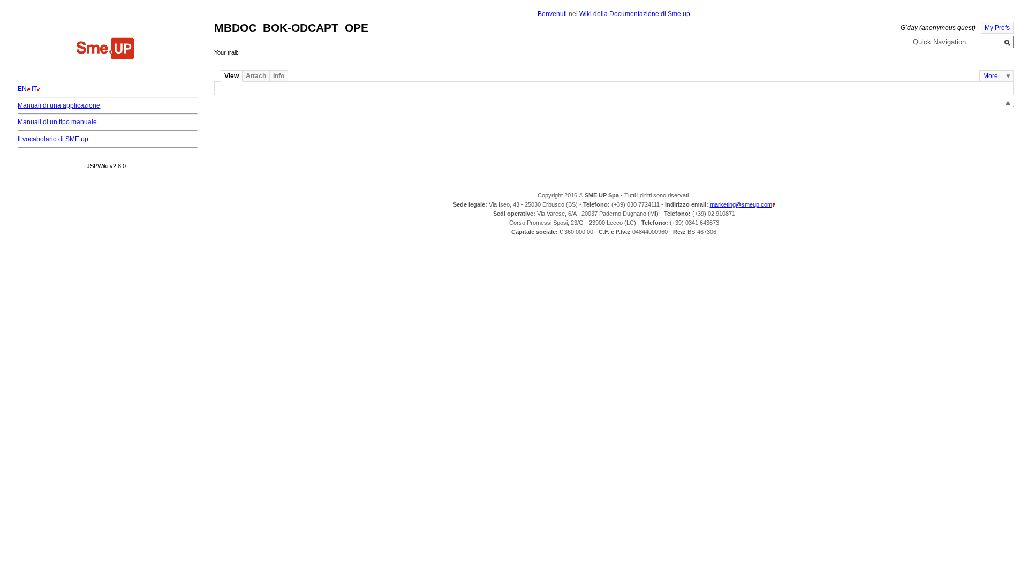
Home (105, 49)
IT (34, 89)
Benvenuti (552, 14)
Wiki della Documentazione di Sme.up (634, 14)
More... (993, 76)
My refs (997, 28)
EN (22, 89)
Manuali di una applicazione (59, 105)
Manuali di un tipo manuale (57, 122)
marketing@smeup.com (741, 204)
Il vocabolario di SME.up (53, 139)
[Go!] (1007, 43)
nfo (278, 76)
